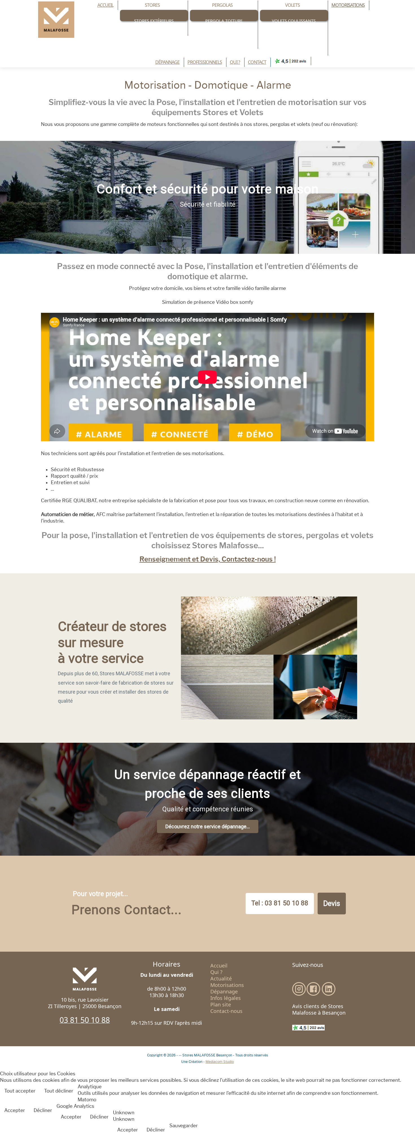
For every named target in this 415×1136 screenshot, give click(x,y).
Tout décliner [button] (58, 1091)
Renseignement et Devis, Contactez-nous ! (207, 559)
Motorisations (227, 985)
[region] (207, 197)
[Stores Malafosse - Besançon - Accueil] (56, 19)
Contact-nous (226, 1011)
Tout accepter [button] (20, 1091)
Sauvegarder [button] (183, 1125)
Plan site (220, 1004)
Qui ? (216, 972)
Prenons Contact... (126, 909)
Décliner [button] (43, 1110)
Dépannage (224, 991)
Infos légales (225, 998)
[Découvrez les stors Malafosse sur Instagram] (299, 988)
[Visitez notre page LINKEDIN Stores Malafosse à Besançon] (328, 988)
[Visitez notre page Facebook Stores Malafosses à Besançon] (313, 988)
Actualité (221, 978)
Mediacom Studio (220, 1061)
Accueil (219, 965)
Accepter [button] (14, 1110)
